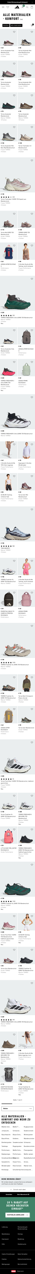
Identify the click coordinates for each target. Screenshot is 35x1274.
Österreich (20, 1271)
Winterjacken (28, 1135)
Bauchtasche (6, 1135)
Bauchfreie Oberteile (5, 1139)
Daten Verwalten (22, 1254)
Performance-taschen (6, 1150)
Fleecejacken (28, 1150)
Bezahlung (21, 1239)
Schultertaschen (18, 1170)
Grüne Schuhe (26, 1162)
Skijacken (16, 1158)
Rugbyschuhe (28, 1127)
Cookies (4, 1259)
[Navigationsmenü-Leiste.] (3, 7)
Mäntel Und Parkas (5, 1127)
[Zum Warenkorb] (32, 7)
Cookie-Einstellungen (8, 1254)
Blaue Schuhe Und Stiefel (17, 1135)
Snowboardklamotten (9, 1158)
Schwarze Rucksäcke (27, 1143)
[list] (14, 25)
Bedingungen (6, 1264)
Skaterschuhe (28, 1131)
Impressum (5, 1239)
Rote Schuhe (17, 1166)
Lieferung (5, 1227)
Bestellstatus (6, 1234)
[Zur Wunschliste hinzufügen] (14, 32)
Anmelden (9, 1194)
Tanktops (5, 1146)
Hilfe (3, 1244)
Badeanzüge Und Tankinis (6, 1154)
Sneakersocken (18, 1142)
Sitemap (20, 1234)
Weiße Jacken (28, 1154)
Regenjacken (17, 1146)
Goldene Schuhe (15, 1139)
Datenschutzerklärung (24, 1259)
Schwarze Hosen (16, 1131)
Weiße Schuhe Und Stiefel (17, 1150)
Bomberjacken (6, 1142)
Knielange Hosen (5, 1170)
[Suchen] (27, 7)
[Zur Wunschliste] (7, 7)
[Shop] (17, 8)
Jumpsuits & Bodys (6, 1131)
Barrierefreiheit (22, 1264)
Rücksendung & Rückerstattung (22, 1228)
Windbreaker (6, 1166)
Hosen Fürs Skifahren (17, 1162)
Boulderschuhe (29, 1146)
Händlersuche (22, 1244)
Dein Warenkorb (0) (23, 1194)
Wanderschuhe (29, 1138)
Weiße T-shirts (16, 1127)
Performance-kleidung (17, 1154)
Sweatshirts (6, 1162)
